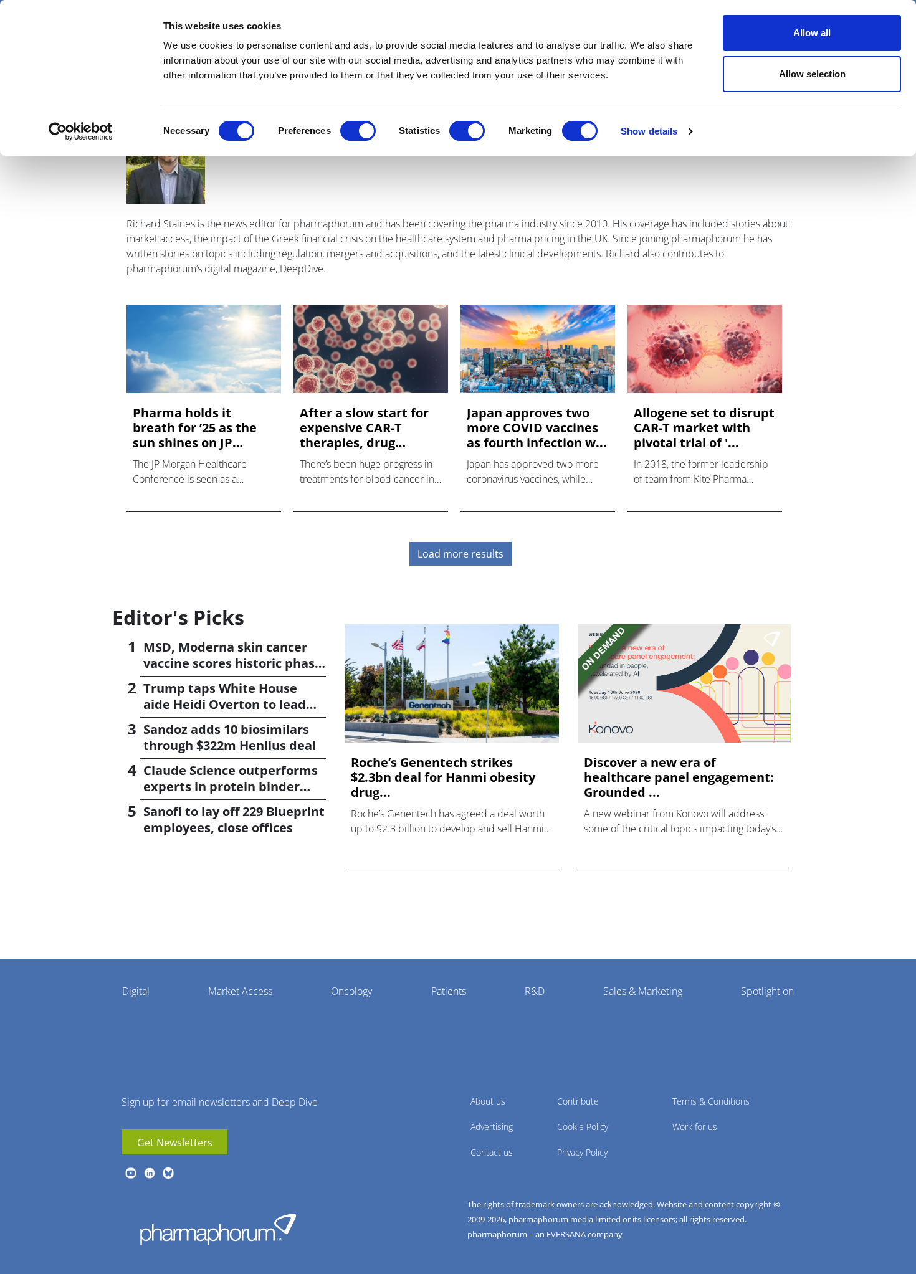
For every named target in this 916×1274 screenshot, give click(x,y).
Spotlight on (767, 991)
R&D (535, 991)
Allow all (812, 32)
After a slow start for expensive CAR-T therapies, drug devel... (364, 428)
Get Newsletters (174, 1142)
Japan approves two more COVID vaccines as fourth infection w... (537, 428)
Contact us (491, 1152)
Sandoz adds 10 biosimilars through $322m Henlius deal (229, 737)
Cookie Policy (582, 1127)
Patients (448, 991)
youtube (131, 1173)
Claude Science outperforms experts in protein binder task (230, 786)
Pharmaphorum (218, 1229)
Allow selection (812, 74)
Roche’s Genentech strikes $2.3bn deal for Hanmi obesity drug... (443, 777)
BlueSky (168, 1173)
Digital (136, 991)
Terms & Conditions (711, 1101)
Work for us (694, 1127)
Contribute (578, 1101)
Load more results (460, 554)
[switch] (358, 131)
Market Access (240, 991)
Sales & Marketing (642, 991)
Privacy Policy (582, 1152)
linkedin (149, 1173)
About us (487, 1101)
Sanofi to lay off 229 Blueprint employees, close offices (234, 819)
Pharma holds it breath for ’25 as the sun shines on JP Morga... (195, 428)
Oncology (351, 991)
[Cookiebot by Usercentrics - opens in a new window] (80, 131)
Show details (649, 131)
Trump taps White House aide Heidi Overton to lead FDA (224, 704)
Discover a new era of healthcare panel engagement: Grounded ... (679, 777)
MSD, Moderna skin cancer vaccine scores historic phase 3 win (232, 663)
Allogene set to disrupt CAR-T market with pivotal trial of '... (704, 428)
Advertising (491, 1127)
